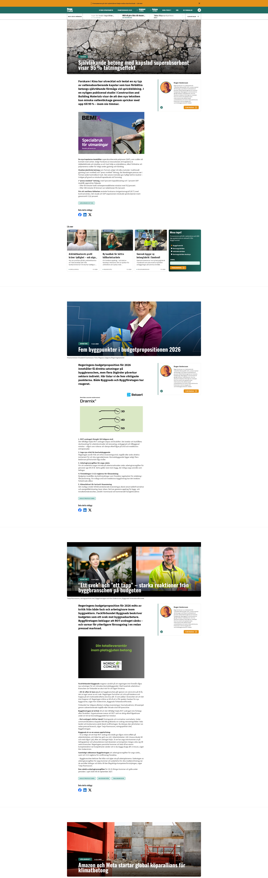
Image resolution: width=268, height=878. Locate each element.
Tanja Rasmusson (118, 778)
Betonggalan (187, 10)
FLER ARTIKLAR (191, 16)
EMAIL (172, 259)
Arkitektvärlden (179, 251)
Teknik (83, 57)
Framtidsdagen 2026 (125, 10)
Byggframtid (178, 245)
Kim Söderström (103, 778)
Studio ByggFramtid (106, 10)
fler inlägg (189, 107)
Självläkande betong (86, 203)
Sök (177, 10)
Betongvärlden (178, 248)
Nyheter (83, 344)
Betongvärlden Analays (182, 254)
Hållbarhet (85, 859)
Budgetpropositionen (87, 498)
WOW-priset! (166, 10)
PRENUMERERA (177, 268)
